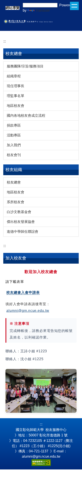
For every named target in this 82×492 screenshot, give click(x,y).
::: (4, 41)
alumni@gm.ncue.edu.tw (27, 310)
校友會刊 (14, 155)
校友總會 (14, 182)
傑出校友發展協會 (21, 222)
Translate (42, 10)
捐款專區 (14, 125)
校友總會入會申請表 (23, 292)
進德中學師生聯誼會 (22, 231)
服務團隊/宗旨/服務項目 (25, 66)
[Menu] (74, 6)
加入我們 (14, 145)
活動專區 (14, 135)
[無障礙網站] (41, 462)
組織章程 (14, 76)
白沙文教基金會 (19, 212)
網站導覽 (12, 8)
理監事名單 (15, 96)
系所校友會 (15, 202)
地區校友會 (15, 106)
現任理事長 (15, 86)
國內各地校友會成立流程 (26, 115)
